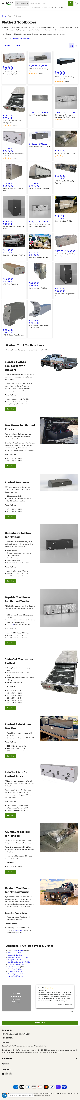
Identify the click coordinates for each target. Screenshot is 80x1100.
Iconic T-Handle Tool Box (38, 115)
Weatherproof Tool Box (16, 974)
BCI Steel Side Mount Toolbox (39, 146)
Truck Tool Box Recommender (19, 38)
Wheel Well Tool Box (15, 976)
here (12, 625)
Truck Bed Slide (13, 967)
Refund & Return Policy (47, 1093)
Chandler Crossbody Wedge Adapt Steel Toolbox (65, 78)
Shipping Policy (61, 1093)
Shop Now (10, 409)
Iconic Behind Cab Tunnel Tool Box (13, 189)
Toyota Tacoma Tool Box (16, 971)
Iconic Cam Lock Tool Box (64, 221)
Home (4, 16)
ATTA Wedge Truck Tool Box (65, 153)
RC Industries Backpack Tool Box (65, 295)
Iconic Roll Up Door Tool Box (39, 188)
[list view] (76, 45)
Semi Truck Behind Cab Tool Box (19, 962)
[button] (33, 996)
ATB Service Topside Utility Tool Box (64, 182)
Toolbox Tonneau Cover (16, 964)
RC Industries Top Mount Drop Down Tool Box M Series (39, 225)
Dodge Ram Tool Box (15, 960)
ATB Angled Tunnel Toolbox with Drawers (39, 327)
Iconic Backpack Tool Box (38, 288)
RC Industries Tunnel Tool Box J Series (13, 228)
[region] (55, 997)
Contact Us (5, 1042)
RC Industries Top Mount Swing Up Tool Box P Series (65, 116)
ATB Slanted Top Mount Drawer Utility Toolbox (11, 73)
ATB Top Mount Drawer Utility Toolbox (13, 154)
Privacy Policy (33, 1093)
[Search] (70, 3)
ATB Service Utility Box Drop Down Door (65, 255)
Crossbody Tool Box (15, 955)
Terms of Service (73, 1093)
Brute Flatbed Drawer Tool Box (14, 255)
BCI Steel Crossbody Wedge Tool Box (39, 70)
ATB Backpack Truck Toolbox (13, 335)
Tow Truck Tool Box (15, 969)
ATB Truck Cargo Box (10, 284)
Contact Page (17, 930)
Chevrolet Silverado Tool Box (18, 957)
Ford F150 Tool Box (15, 953)
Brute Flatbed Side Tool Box (39, 258)
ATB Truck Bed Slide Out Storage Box (12, 122)
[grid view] (71, 45)
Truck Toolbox (18, 950)
